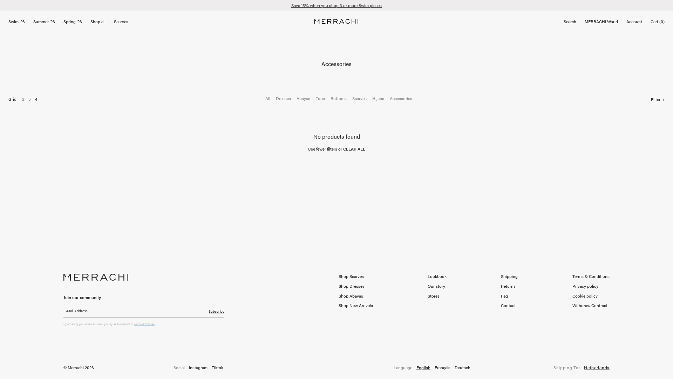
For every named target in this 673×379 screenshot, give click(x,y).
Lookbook (437, 276)
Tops (320, 98)
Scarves (359, 98)
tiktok (217, 368)
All (267, 98)
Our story (436, 286)
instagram (198, 368)
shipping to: (581, 368)
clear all (354, 149)
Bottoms (339, 98)
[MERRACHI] (336, 21)
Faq (504, 296)
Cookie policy (585, 296)
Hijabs (378, 98)
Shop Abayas (351, 296)
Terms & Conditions (591, 276)
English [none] (423, 368)
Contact (508, 305)
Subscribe (216, 311)
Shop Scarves (351, 276)
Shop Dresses (352, 286)
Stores (434, 296)
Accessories (401, 98)
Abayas (303, 98)
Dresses (283, 98)
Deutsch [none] (462, 368)
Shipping (509, 276)
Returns (508, 286)
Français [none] (442, 368)
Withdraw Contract (589, 305)
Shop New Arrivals (356, 305)
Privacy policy (585, 286)
